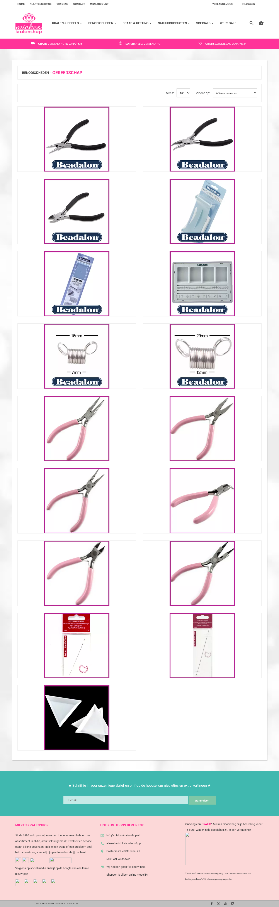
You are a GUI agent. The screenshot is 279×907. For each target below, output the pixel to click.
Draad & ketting (135, 23)
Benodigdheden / (36, 72)
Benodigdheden (100, 23)
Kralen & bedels (65, 23)
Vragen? (62, 3)
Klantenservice (40, 3)
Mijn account (99, 3)
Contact (79, 3)
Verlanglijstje (222, 3)
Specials (203, 23)
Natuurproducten (172, 23)
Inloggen (248, 3)
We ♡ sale (228, 23)
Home (21, 3)
